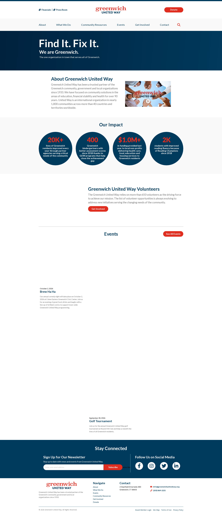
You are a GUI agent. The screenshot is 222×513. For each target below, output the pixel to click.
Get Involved (98, 209)
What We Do (98, 490)
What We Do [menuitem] (63, 24)
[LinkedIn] (176, 466)
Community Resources (102, 496)
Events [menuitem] (121, 24)
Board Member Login (143, 510)
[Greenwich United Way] (111, 9)
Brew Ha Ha (48, 291)
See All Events (173, 234)
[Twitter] (164, 466)
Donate (173, 9)
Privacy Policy (178, 510)
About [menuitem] (42, 24)
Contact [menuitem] (164, 24)
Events (95, 493)
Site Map (156, 510)
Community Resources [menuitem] (94, 24)
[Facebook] (139, 466)
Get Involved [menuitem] (142, 24)
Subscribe (113, 467)
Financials (46, 10)
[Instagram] (151, 466)
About (95, 487)
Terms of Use (166, 510)
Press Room (61, 10)
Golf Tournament (100, 421)
